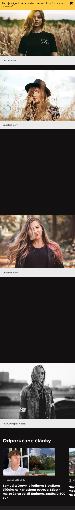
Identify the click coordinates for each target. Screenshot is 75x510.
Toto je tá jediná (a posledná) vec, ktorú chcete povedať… (32, 5)
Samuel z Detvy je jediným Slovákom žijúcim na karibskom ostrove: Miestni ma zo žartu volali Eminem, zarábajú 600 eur (34, 491)
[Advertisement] (37, 172)
